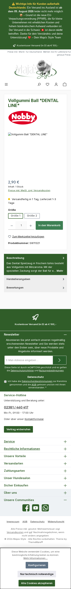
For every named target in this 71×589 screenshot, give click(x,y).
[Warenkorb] (64, 84)
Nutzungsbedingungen (51, 370)
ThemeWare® (35, 542)
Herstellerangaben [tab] (18, 279)
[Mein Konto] (56, 84)
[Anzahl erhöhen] (30, 225)
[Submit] (59, 360)
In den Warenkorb (49, 225)
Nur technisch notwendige (36, 574)
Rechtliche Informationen (22, 448)
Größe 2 (32, 215)
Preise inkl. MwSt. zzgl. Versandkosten (29, 190)
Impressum (13, 521)
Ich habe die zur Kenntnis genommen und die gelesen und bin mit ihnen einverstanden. (37, 384)
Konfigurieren (37, 565)
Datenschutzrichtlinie (22, 370)
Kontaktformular (34, 419)
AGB (34, 384)
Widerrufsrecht (56, 521)
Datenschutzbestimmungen (37, 381)
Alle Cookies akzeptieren (36, 583)
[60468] (35, 154)
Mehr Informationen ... (35, 558)
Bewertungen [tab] (15, 287)
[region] (35, 154)
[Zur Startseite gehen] (35, 69)
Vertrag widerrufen (18, 429)
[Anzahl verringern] (11, 225)
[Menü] (6, 84)
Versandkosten (15, 532)
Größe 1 (15, 215)
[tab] (35, 264)
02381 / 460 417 (16, 407)
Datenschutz (37, 521)
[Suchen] (39, 84)
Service (9, 441)
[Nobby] (35, 118)
